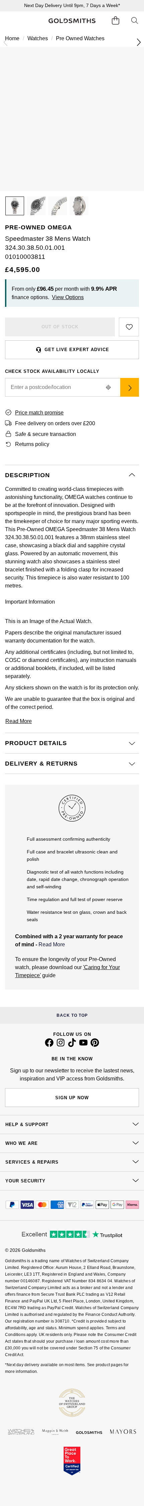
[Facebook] (49, 1045)
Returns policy (32, 444)
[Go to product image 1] (14, 206)
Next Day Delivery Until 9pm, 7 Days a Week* (72, 5)
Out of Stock (60, 326)
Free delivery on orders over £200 (55, 423)
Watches (37, 38)
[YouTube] (83, 1045)
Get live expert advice (77, 349)
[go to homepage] (72, 20)
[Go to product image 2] (36, 206)
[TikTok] (72, 1045)
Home (12, 38)
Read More (52, 944)
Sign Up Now (72, 1097)
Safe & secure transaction (45, 434)
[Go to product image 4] (79, 206)
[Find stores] (129, 387)
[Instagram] (60, 1045)
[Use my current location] (108, 387)
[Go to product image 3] (57, 206)
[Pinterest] (94, 1045)
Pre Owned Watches (80, 38)
